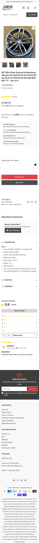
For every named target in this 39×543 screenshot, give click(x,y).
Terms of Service (7, 415)
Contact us (5, 434)
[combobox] (19, 14)
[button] (6, 97)
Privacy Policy (6, 412)
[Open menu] (35, 7)
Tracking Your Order (8, 448)
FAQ (3, 437)
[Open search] (4, 335)
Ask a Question (13, 230)
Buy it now (19, 183)
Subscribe (32, 389)
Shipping (4, 439)
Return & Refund (7, 442)
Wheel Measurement (9, 423)
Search (33, 15)
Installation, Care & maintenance (13, 418)
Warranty (5, 445)
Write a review (19, 311)
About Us (5, 410)
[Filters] (9, 335)
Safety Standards (7, 421)
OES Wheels (15, 488)
